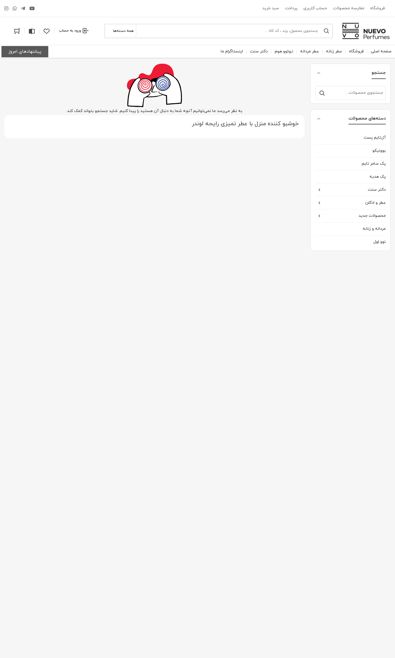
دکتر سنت (377, 189)
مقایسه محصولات (348, 8)
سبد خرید (270, 8)
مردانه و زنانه (374, 228)
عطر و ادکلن (375, 202)
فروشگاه (377, 8)
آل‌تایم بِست (375, 137)
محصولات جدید (372, 215)
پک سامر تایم (374, 163)
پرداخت (291, 8)
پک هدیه (378, 176)
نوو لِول (379, 242)
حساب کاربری (315, 8)
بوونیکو (379, 150)
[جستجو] (322, 93)
